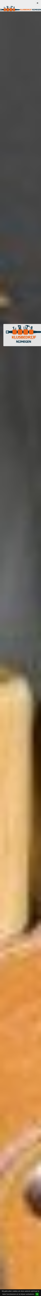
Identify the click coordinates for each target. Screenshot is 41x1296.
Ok (37, 1294)
